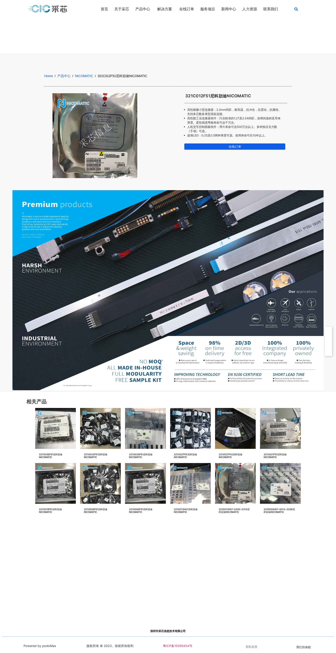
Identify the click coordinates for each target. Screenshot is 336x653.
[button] (296, 9)
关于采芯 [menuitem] (121, 9)
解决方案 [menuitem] (164, 9)
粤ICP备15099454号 (177, 646)
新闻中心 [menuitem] (228, 9)
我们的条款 (303, 647)
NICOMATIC (84, 76)
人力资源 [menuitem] (249, 9)
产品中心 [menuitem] (142, 9)
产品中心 (64, 76)
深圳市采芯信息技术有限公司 (168, 631)
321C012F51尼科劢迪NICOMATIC (218, 95)
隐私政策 (251, 647)
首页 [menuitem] (104, 9)
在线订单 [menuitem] (186, 9)
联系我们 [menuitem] (270, 9)
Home (48, 76)
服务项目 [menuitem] (207, 9)
